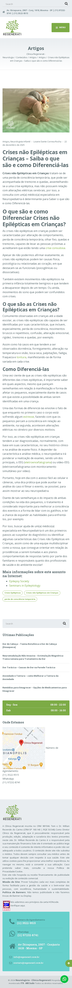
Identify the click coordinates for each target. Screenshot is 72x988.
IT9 (22, 983)
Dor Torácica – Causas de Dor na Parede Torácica (29, 667)
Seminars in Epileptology (24, 585)
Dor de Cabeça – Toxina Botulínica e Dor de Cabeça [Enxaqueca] (30, 646)
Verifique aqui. (17, 905)
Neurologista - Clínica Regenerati (33, 980)
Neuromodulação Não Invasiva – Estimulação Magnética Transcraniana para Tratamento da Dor (33, 657)
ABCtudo (29, 983)
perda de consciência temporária (20, 599)
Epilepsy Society (19, 581)
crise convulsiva (55, 248)
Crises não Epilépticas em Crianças (42, 593)
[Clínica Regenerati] (24, 747)
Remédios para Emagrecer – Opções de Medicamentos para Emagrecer (35, 689)
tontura (21, 357)
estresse (28, 417)
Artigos (6, 141)
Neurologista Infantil (20, 141)
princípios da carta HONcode (43, 901)
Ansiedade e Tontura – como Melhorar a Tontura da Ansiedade (30, 677)
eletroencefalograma (38, 462)
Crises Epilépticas (13, 593)
